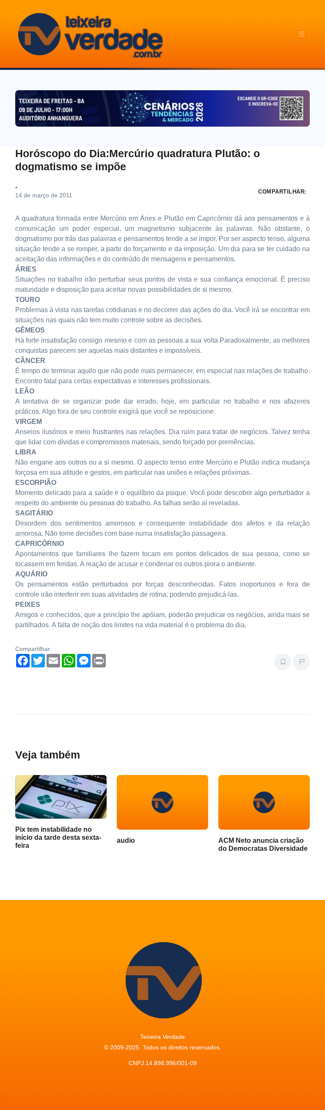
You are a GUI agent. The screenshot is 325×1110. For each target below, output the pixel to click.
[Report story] (301, 661)
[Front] (89, 33)
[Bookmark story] (282, 661)
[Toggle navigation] (302, 34)
